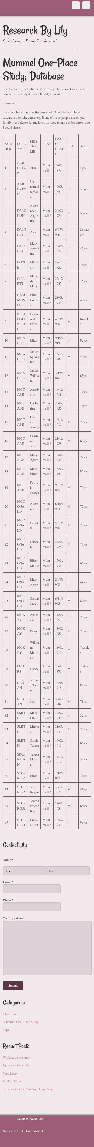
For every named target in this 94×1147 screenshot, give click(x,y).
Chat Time (10, 1014)
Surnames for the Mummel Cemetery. (28, 1089)
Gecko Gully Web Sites (31, 1131)
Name (8, 859)
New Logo (10, 1073)
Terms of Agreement (30, 1118)
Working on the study (17, 1057)
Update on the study (16, 1065)
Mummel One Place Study (20, 1021)
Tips (6, 1029)
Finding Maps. (12, 1081)
